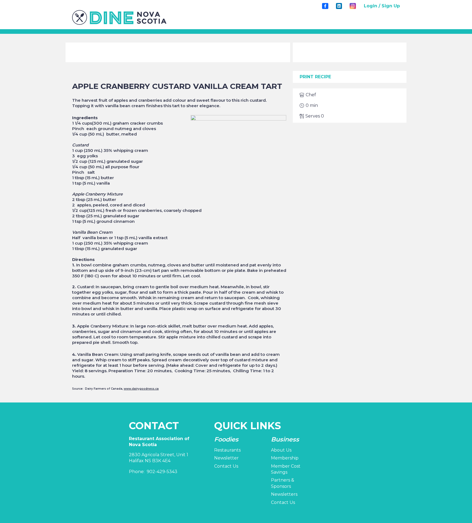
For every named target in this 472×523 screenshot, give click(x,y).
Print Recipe (315, 76)
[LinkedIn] (339, 6)
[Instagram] (353, 6)
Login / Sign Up (382, 5)
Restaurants (227, 450)
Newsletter (226, 458)
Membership (285, 458)
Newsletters (284, 494)
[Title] (325, 6)
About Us (281, 450)
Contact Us (226, 466)
